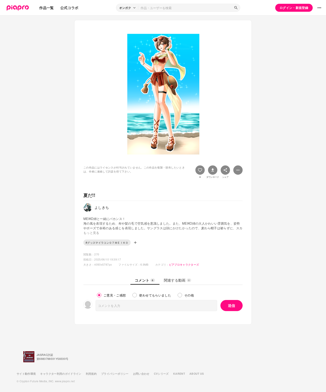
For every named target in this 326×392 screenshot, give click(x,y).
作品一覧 (46, 7)
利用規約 (91, 374)
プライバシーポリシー (115, 374)
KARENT (179, 374)
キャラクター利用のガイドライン (60, 374)
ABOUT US (196, 374)
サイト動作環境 (26, 374)
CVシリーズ (161, 374)
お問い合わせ (141, 374)
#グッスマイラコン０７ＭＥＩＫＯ (107, 242)
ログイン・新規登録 (294, 7)
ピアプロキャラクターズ (184, 264)
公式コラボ (69, 7)
